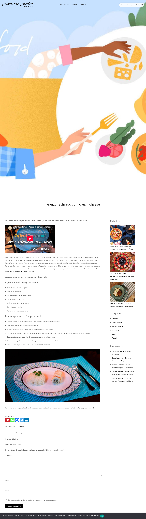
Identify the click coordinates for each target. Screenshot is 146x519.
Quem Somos (64, 5)
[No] (144, 516)
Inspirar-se (115, 330)
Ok (102, 516)
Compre (74, 5)
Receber (114, 318)
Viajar (114, 334)
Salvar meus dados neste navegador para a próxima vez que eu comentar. (32, 500)
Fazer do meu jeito (118, 326)
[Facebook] (17, 420)
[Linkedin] (26, 420)
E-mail (8, 490)
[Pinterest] (7, 420)
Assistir (22, 426)
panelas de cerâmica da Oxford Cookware (20, 271)
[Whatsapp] (12, 420)
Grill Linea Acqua (58, 260)
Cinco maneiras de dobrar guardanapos (17, 433)
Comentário (9, 455)
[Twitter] (22, 420)
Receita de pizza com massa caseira (88, 433)
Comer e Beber (117, 322)
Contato (83, 5)
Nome (7, 480)
